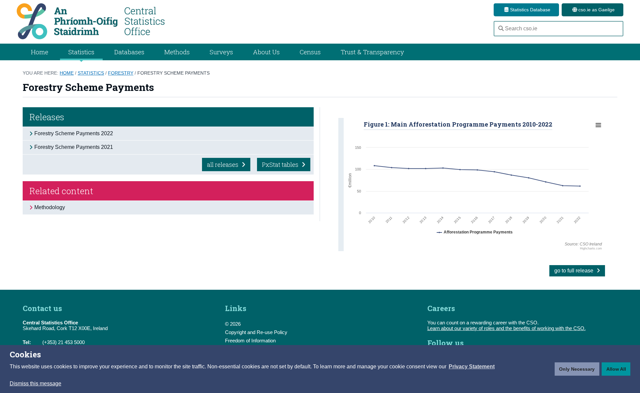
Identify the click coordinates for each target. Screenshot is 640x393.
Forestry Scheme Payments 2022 (73, 133)
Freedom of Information (250, 340)
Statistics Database (529, 9)
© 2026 (233, 324)
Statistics (91, 73)
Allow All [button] (616, 369)
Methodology (49, 207)
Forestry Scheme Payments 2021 (73, 147)
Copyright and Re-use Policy (256, 332)
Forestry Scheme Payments (173, 73)
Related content (61, 191)
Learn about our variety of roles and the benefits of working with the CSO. (506, 328)
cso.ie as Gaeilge (596, 9)
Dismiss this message (35, 383)
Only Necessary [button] (577, 369)
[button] (472, 367)
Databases (129, 52)
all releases (223, 165)
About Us (266, 52)
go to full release (574, 270)
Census (310, 52)
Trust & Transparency (372, 52)
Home (39, 52)
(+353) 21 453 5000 (63, 342)
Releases (46, 117)
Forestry (120, 73)
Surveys (221, 52)
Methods (177, 52)
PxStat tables (281, 165)
